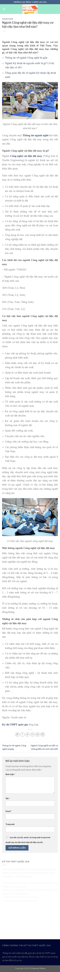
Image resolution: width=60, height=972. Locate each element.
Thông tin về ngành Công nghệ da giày (26, 57)
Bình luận (10, 774)
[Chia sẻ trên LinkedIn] (42, 734)
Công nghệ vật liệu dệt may (26, 156)
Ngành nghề (7, 19)
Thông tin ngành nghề (35, 135)
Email (9, 811)
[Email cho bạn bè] (32, 734)
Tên (8, 798)
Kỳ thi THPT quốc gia (15, 724)
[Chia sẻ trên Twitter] (27, 734)
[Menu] (3, 9)
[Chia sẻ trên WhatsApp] (17, 734)
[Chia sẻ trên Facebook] (22, 734)
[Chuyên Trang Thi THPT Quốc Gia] (30, 9)
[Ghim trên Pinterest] (37, 734)
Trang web (10, 824)
